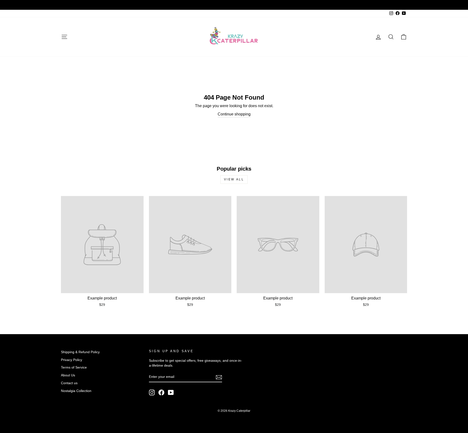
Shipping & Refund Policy (80, 352)
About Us (68, 375)
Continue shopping (234, 114)
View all (234, 179)
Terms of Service (74, 367)
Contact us (69, 383)
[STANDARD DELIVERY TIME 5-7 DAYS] (234, 4)
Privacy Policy (71, 360)
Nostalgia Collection (76, 391)
